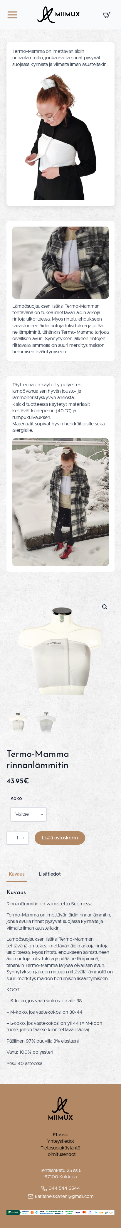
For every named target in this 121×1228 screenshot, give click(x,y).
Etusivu (60, 1135)
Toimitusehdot (61, 1154)
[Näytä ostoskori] (107, 15)
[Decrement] (11, 838)
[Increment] (24, 838)
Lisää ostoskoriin (60, 838)
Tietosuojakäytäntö (60, 1148)
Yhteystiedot (60, 1141)
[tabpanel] (60, 978)
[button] (105, 607)
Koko (16, 798)
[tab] (16, 874)
